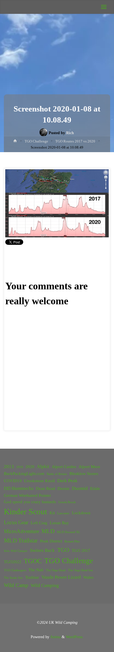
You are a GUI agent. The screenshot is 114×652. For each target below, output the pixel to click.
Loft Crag (39, 523)
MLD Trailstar (21, 540)
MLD (48, 531)
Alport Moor (89, 466)
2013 (9, 466)
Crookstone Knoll (39, 481)
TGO (63, 550)
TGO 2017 (81, 550)
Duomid (80, 488)
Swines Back (42, 550)
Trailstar (32, 577)
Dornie (63, 488)
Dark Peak (67, 480)
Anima (55, 637)
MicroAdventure (21, 531)
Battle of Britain (57, 474)
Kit (52, 513)
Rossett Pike (72, 541)
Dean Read (45, 488)
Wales (88, 577)
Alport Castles (64, 466)
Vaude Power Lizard (61, 577)
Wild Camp (16, 585)
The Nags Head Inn (80, 570)
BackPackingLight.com (24, 473)
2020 (29, 466)
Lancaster (63, 513)
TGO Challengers (15, 570)
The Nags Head (56, 570)
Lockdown (81, 513)
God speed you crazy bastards (30, 502)
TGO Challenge (68, 561)
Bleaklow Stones (83, 473)
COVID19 (13, 481)
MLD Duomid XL (68, 532)
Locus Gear (16, 522)
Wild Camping (45, 585)
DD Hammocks (18, 488)
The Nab (35, 570)
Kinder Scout (25, 511)
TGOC (33, 561)
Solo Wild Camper (15, 550)
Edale (95, 488)
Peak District (51, 541)
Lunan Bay (59, 523)
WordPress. (75, 637)
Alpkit (43, 466)
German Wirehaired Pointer (27, 495)
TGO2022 (12, 562)
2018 (19, 467)
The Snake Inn (13, 577)
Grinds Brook (67, 502)
